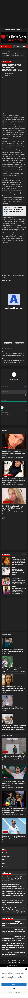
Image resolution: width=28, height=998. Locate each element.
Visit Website (8, 343)
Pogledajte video (21, 46)
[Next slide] (25, 554)
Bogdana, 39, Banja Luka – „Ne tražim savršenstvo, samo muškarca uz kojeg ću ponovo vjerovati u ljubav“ (13, 480)
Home (3, 863)
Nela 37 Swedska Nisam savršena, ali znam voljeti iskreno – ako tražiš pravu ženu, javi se (13, 931)
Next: (13, 360)
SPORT (5, 752)
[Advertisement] (14, 14)
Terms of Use (5, 867)
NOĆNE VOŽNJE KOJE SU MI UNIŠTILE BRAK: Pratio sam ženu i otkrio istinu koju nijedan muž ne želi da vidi (13, 938)
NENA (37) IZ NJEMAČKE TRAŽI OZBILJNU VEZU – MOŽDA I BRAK (13, 924)
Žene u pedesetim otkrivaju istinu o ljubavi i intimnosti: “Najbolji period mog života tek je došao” (13, 651)
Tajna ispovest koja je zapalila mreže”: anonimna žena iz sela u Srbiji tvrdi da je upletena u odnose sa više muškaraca (12, 670)
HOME (3, 860)
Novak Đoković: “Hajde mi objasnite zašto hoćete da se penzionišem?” (13, 837)
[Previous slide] (23, 554)
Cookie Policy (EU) (6, 856)
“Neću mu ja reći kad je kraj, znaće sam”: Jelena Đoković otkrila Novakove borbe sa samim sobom (13, 783)
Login (25, 386)
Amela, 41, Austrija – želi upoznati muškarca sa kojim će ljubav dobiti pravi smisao (13, 453)
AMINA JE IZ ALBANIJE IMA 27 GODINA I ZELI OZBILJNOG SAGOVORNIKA (14, 954)
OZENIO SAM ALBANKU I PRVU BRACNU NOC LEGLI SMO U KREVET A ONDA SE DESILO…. (6, 561)
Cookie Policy (13, 996)
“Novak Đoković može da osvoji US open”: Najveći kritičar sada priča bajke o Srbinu (13, 757)
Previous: (13, 353)
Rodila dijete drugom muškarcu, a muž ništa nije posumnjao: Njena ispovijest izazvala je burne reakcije (6, 571)
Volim (8, 182)
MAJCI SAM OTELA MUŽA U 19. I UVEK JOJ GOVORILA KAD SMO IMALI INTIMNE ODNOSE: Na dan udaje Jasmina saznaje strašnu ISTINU (13, 688)
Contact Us (5, 853)
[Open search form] (10, 46)
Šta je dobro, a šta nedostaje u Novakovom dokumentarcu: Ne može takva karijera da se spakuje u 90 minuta (14, 810)
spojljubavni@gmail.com (10, 73)
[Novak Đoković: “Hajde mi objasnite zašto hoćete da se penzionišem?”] (14, 826)
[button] (26, 969)
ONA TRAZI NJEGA (7, 61)
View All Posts (20, 343)
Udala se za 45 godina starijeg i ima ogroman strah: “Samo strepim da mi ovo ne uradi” (13, 708)
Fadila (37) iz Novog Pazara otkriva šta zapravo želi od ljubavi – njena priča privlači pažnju (12, 508)
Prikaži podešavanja (14, 992)
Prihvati (14, 984)
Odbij (14, 988)
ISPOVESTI (14, 557)
